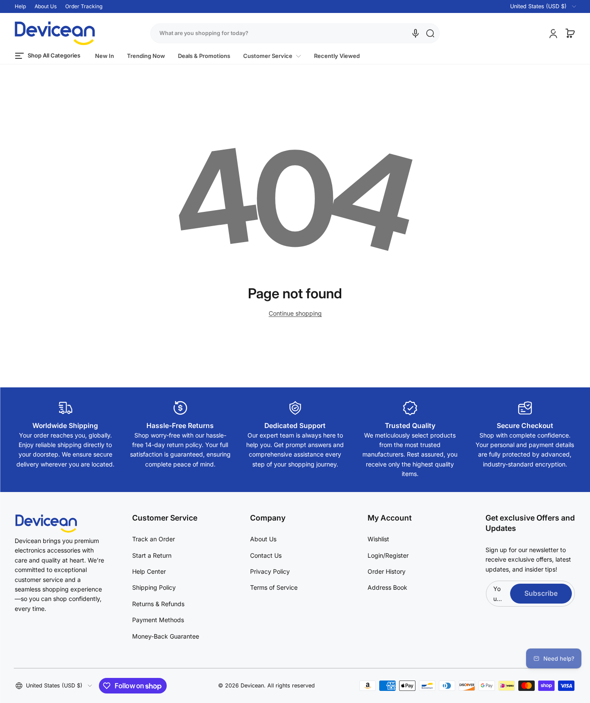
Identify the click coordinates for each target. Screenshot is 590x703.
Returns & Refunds (158, 603)
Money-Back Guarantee (165, 636)
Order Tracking (83, 6)
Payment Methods (158, 619)
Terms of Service (274, 587)
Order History (387, 571)
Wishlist (378, 539)
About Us (46, 6)
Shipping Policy (154, 587)
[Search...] (430, 33)
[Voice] (415, 33)
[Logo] (55, 33)
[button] (538, 6)
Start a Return (151, 555)
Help (20, 6)
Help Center (149, 571)
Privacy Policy (270, 571)
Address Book (387, 587)
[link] (272, 56)
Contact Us (266, 555)
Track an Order (153, 539)
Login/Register (388, 555)
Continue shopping (295, 313)
